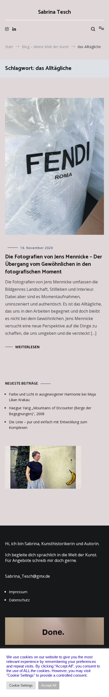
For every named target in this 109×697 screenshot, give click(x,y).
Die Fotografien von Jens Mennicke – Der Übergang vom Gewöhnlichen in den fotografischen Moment (53, 264)
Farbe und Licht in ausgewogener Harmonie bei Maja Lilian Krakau (52, 397)
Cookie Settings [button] (21, 685)
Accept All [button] (48, 685)
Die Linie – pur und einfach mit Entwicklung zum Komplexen (48, 424)
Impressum (18, 591)
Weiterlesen (27, 346)
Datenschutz (19, 600)
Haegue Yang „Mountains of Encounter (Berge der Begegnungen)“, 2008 (50, 410)
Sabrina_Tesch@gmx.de (27, 576)
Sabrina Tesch (54, 12)
